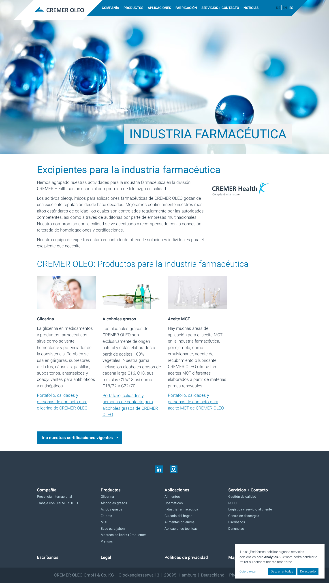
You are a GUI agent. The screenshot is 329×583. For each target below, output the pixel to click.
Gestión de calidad (242, 496)
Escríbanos (236, 522)
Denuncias (236, 528)
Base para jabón (113, 528)
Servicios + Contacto (220, 7)
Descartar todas (282, 571)
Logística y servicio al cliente (250, 509)
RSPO (232, 503)
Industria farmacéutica (181, 509)
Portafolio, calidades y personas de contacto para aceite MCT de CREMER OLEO (196, 401)
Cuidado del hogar (178, 515)
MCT (104, 522)
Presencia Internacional (54, 496)
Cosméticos (173, 503)
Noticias (251, 7)
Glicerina (107, 496)
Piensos (107, 541)
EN (285, 7)
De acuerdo (308, 571)
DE (278, 7)
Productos (133, 7)
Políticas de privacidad (186, 557)
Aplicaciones (159, 7)
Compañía (110, 7)
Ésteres (106, 515)
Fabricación (186, 7)
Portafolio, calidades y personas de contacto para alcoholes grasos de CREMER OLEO (130, 405)
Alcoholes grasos (114, 503)
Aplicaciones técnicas (181, 528)
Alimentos (172, 496)
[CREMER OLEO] (58, 10)
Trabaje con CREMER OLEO (57, 503)
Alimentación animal (179, 522)
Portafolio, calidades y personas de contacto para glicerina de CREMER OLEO (62, 401)
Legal (106, 557)
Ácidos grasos (111, 509)
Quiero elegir (247, 571)
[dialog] (280, 561)
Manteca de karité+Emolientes (124, 534)
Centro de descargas (243, 515)
